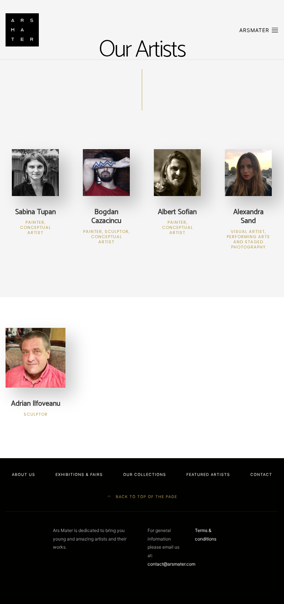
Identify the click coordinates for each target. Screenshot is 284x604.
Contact (261, 474)
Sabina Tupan (35, 220)
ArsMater (255, 30)
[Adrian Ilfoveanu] (35, 357)
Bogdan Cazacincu (106, 225)
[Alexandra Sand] (248, 172)
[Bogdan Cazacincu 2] (106, 172)
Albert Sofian (177, 220)
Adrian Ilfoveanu (35, 407)
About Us (23, 474)
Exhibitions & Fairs (79, 474)
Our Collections (144, 474)
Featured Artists (208, 474)
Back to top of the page (145, 496)
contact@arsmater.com (171, 564)
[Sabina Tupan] (35, 172)
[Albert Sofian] (177, 172)
